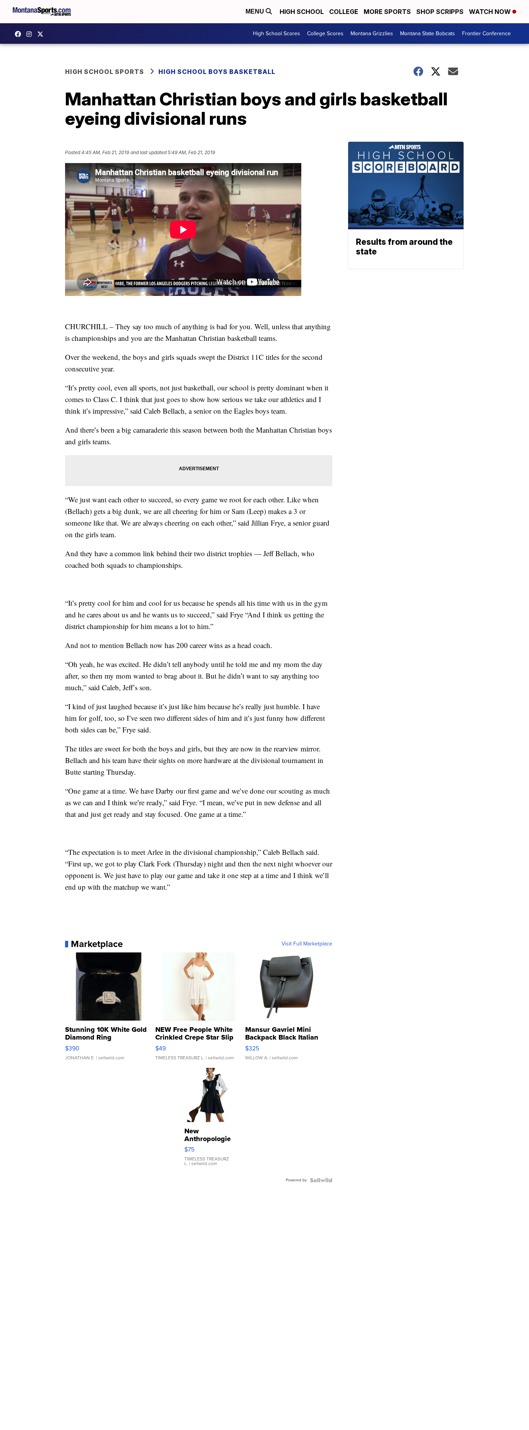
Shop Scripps (440, 11)
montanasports (20, 34)
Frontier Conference (486, 33)
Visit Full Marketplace (307, 944)
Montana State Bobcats (427, 33)
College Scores (325, 33)
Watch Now (490, 11)
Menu (256, 11)
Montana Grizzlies (371, 33)
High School (302, 11)
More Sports (387, 11)
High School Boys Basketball (216, 72)
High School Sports (104, 72)
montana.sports (31, 34)
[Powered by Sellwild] (321, 1180)
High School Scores (276, 33)
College (343, 11)
